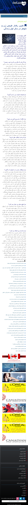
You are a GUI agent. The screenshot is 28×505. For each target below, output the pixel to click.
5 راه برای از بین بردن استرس (19, 310)
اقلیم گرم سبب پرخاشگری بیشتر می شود (17, 324)
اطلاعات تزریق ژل (23, 454)
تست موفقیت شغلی (20, 342)
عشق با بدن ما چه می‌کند (20, 297)
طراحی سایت (19, 504)
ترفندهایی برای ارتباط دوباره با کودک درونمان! (16, 326)
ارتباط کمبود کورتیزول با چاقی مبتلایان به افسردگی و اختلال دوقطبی (13, 293)
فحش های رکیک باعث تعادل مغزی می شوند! (16, 270)
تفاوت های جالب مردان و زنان (19, 295)
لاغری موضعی (23, 471)
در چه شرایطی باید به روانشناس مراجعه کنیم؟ (16, 283)
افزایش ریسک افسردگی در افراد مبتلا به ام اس (16, 288)
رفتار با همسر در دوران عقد (19, 279)
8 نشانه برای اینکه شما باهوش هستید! (17, 301)
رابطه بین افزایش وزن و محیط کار (18, 281)
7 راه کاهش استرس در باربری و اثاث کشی (17, 286)
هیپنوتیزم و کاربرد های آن (19, 339)
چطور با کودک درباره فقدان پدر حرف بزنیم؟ (17, 304)
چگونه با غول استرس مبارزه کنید (18, 308)
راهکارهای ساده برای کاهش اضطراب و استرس (16, 330)
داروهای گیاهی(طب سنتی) (21, 469)
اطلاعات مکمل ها (23, 458)
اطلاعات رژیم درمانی (22, 460)
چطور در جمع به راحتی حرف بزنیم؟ (18, 312)
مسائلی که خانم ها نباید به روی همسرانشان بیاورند (15, 263)
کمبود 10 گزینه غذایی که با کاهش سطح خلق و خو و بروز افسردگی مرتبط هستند (13, 268)
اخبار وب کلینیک (23, 451)
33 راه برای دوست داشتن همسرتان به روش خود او (15, 333)
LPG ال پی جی (23, 486)
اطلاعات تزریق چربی (22, 456)
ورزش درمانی (23, 475)
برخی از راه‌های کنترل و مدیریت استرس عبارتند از (15, 328)
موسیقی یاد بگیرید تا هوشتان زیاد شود (17, 348)
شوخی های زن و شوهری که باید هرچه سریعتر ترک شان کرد (14, 319)
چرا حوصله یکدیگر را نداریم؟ (19, 337)
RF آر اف (24, 488)
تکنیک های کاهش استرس (19, 346)
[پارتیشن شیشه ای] (14, 377)
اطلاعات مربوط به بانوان (22, 478)
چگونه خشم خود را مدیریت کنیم (18, 321)
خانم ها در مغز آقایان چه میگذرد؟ (18, 344)
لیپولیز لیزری (24, 495)
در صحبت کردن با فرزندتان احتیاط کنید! (17, 272)
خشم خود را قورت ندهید (20, 351)
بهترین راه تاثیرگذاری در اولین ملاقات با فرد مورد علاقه (15, 315)
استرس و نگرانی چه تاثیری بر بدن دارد (17, 265)
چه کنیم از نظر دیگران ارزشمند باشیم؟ (17, 290)
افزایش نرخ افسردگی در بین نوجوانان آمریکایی (16, 306)
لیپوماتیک (24, 493)
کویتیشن (24, 490)
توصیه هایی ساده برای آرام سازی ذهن (17, 277)
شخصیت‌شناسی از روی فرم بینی (19, 274)
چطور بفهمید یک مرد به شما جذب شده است (16, 299)
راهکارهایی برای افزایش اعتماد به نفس (17, 335)
